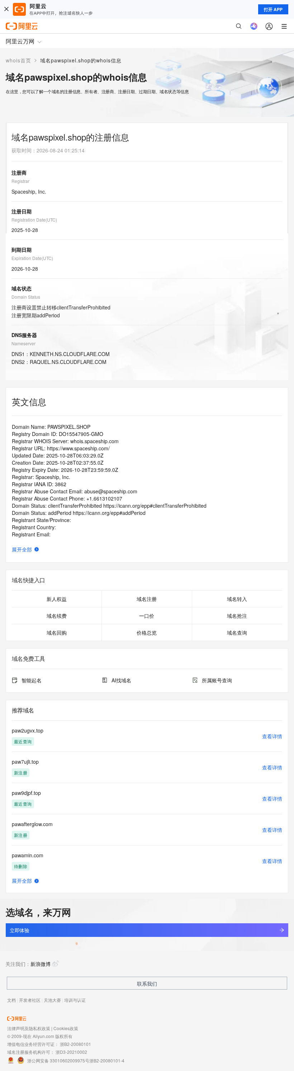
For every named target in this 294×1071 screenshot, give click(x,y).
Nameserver (23, 343)
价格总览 (147, 632)
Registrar (20, 181)
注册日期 (21, 211)
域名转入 (237, 598)
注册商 (19, 172)
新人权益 (57, 598)
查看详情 (272, 736)
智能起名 (32, 680)
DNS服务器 (24, 334)
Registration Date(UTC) (34, 220)
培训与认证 (75, 1000)
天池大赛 (52, 1000)
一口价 (146, 615)
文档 (11, 1000)
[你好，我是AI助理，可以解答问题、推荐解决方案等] (253, 26)
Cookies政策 (65, 1028)
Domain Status (25, 297)
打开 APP (273, 9)
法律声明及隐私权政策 (28, 1028)
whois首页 (18, 60)
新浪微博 (40, 963)
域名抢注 (237, 615)
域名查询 (237, 632)
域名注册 (147, 598)
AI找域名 (121, 680)
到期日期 (21, 249)
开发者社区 (30, 1000)
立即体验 (19, 930)
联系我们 (147, 983)
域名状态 (21, 288)
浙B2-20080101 (75, 1044)
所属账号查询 (217, 680)
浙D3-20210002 (71, 1052)
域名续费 (57, 615)
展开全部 (22, 549)
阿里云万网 (20, 41)
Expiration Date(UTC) (32, 258)
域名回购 (57, 632)
